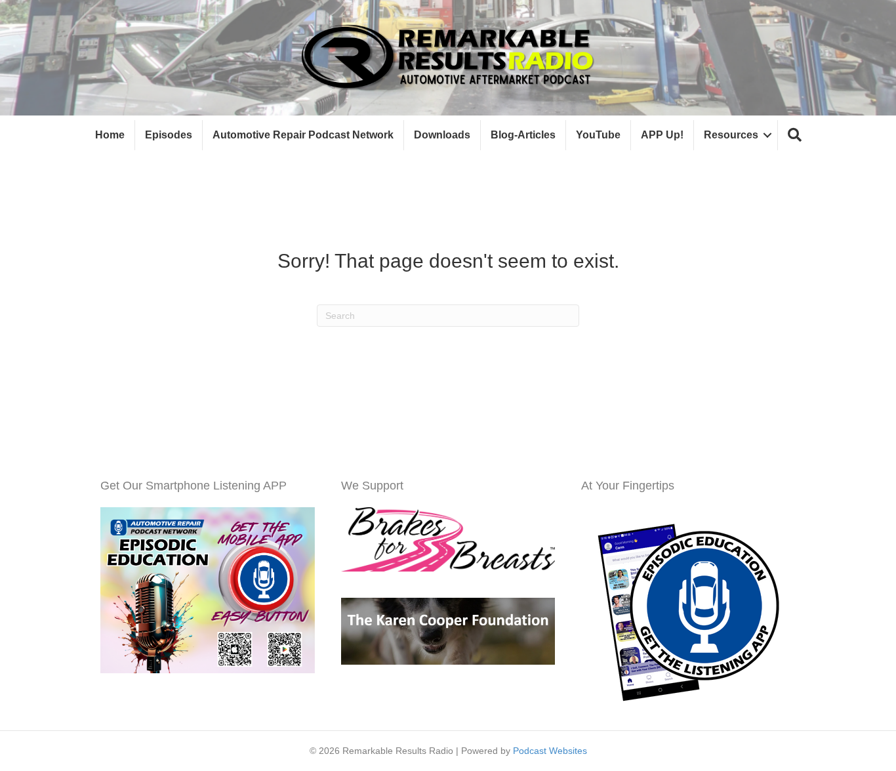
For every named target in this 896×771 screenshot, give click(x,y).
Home (110, 134)
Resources (731, 134)
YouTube (598, 134)
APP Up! (662, 134)
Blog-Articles (523, 134)
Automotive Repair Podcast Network (303, 134)
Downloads (442, 134)
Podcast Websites (550, 750)
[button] (794, 135)
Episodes (168, 134)
